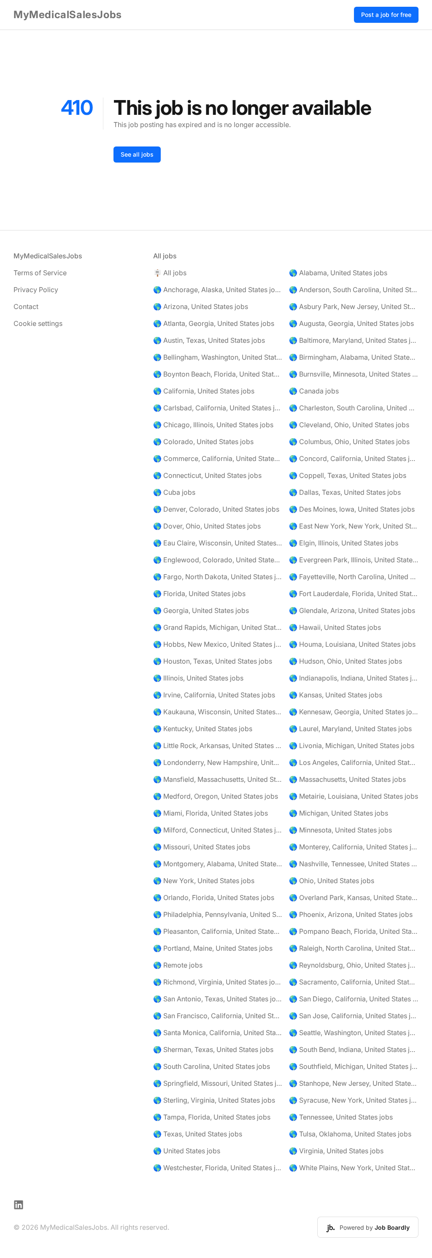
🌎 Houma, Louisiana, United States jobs (352, 644)
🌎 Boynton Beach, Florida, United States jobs (218, 374)
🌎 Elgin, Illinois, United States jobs (343, 543)
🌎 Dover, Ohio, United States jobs (207, 526)
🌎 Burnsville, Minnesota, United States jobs (353, 374)
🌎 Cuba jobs (174, 492)
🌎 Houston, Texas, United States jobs (212, 661)
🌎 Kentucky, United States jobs (202, 728)
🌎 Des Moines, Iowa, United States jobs (352, 509)
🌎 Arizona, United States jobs (200, 306)
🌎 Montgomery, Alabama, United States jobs (218, 863)
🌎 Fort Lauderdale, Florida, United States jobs (353, 593)
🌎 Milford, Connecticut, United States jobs (218, 830)
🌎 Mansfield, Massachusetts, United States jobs (218, 779)
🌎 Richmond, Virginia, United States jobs (218, 982)
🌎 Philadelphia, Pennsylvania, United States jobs (218, 914)
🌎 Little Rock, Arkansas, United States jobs (218, 745)
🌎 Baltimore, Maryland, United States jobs (353, 340)
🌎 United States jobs (186, 1151)
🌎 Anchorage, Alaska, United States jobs (218, 289)
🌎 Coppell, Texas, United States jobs (347, 475)
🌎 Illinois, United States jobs (198, 678)
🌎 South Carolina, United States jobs (211, 1066)
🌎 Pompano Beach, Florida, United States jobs (353, 931)
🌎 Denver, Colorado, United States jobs (216, 509)
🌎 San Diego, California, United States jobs (353, 999)
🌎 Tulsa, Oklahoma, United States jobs (350, 1134)
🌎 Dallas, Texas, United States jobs (345, 492)
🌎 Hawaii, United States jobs (335, 627)
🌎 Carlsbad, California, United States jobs (218, 408)
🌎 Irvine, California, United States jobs (214, 695)
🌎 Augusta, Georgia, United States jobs (351, 323)
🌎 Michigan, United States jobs (338, 813)
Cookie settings (38, 323)
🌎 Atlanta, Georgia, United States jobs (213, 323)
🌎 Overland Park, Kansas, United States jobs (353, 897)
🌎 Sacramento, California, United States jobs (353, 982)
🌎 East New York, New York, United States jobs (353, 526)
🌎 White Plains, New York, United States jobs (353, 1167)
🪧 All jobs (169, 272)
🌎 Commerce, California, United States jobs (218, 458)
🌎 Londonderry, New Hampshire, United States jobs (218, 762)
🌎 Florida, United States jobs (199, 593)
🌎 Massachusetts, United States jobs (347, 779)
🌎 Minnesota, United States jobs (340, 830)
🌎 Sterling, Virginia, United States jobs (214, 1100)
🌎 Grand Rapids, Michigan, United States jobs (218, 627)
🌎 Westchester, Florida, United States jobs (218, 1167)
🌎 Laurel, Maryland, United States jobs (350, 728)
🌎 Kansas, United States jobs (335, 695)
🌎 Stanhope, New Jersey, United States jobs (353, 1083)
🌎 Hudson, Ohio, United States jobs (345, 661)
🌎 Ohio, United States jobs (331, 880)
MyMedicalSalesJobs (68, 14)
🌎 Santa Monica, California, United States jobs (218, 1032)
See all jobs (137, 154)
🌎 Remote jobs (177, 965)
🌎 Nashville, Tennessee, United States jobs (353, 863)
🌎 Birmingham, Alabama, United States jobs (353, 357)
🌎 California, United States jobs (203, 391)
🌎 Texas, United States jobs (197, 1134)
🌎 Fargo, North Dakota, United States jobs (218, 576)
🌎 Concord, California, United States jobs (353, 458)
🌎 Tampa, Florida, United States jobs (211, 1117)
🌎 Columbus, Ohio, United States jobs (349, 441)
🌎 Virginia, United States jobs (336, 1151)
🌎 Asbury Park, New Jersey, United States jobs (353, 306)
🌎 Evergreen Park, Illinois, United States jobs (353, 560)
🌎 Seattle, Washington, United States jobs (353, 1032)
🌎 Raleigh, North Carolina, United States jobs (353, 948)
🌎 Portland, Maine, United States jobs (213, 948)
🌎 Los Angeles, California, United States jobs (353, 762)
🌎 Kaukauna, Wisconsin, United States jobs (218, 712)
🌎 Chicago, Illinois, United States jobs (213, 424)
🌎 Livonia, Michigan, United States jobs (351, 745)
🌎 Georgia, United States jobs (201, 610)
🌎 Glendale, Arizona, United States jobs (352, 610)
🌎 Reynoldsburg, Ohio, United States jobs (353, 965)
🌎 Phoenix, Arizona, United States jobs (351, 914)
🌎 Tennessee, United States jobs (341, 1117)
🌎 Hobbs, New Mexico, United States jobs (218, 644)
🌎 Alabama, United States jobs (338, 272)
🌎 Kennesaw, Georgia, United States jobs (353, 712)
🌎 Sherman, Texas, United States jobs (213, 1049)
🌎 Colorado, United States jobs (203, 441)
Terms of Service (40, 272)
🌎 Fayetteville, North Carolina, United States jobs (353, 576)
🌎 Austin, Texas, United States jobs (209, 340)
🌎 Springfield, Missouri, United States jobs (218, 1083)
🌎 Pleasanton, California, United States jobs (218, 931)
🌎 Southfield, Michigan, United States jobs (353, 1066)
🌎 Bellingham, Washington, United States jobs (218, 357)
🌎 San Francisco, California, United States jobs (218, 1015)
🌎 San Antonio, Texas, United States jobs (218, 999)
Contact (26, 306)
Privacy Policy (36, 289)
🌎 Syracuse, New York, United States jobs (353, 1100)
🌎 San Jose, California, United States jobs (353, 1015)
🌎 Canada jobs (314, 391)
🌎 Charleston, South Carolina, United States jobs (353, 408)
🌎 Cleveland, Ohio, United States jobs (349, 424)
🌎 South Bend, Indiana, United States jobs (353, 1049)
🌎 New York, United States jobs (203, 880)
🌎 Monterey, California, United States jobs (353, 847)
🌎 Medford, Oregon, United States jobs (215, 796)
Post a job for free (386, 14)
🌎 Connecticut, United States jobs (207, 475)
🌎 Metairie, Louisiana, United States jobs (353, 796)
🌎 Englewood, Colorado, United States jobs (218, 560)
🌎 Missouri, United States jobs (201, 847)
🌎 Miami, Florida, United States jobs (210, 813)
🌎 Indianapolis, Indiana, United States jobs (353, 678)
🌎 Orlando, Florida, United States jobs (213, 897)
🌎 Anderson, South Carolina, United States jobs (353, 289)
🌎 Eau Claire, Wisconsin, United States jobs (218, 543)
